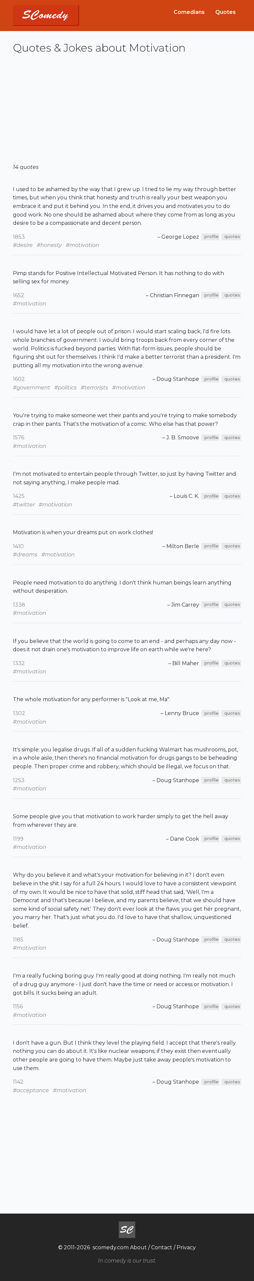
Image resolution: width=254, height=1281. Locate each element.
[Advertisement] (127, 111)
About (138, 1247)
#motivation (82, 245)
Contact (161, 1247)
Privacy (186, 1247)
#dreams (25, 554)
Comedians (189, 12)
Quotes (225, 12)
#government (31, 387)
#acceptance (31, 1090)
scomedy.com (111, 1247)
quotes (232, 236)
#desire (23, 245)
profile (211, 236)
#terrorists (94, 387)
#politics (65, 387)
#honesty (49, 245)
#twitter (24, 504)
